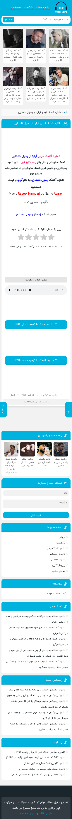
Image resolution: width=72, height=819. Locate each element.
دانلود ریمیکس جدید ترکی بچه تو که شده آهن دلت (37, 690)
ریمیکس (16, 7)
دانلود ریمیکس (57, 554)
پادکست (28, 7)
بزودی (62, 537)
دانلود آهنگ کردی (49, 156)
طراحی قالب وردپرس (40, 813)
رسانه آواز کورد (28, 162)
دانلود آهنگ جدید (55, 548)
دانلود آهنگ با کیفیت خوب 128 (34, 360)
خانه (66, 112)
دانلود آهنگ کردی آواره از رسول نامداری (37, 123)
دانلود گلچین (58, 560)
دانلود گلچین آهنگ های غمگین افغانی (44, 763)
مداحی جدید (58, 571)
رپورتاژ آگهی (58, 565)
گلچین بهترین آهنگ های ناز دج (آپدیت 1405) (39, 752)
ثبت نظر (36, 515)
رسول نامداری (30, 401)
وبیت (23, 813)
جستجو (8, 19)
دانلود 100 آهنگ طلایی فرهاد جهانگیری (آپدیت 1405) (35, 757)
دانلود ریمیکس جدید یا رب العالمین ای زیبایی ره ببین (36, 695)
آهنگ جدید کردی (56, 593)
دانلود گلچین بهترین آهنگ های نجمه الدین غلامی (38, 775)
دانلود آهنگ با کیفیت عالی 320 (34, 324)
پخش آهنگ (42, 7)
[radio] (51, 238)
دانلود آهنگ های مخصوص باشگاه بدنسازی (41, 769)
